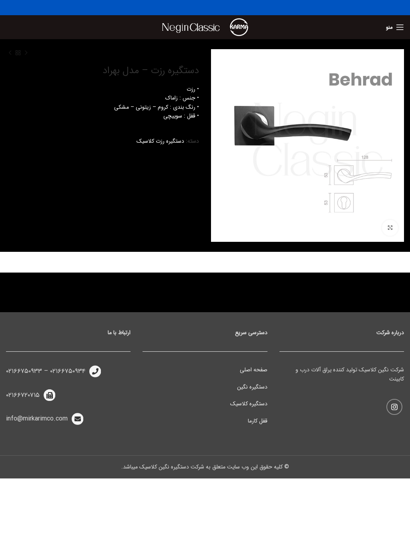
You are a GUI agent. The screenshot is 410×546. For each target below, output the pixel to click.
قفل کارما (257, 420)
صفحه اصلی (253, 369)
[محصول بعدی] (10, 53)
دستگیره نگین (252, 387)
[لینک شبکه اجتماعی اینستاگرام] (394, 407)
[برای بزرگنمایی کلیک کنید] (390, 228)
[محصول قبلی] (26, 53)
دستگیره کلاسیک (248, 403)
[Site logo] (239, 26)
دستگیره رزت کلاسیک (160, 141)
